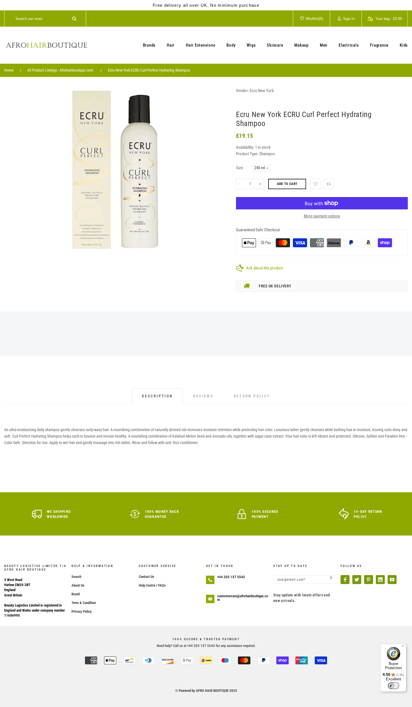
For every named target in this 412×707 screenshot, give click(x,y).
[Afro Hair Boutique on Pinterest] (368, 579)
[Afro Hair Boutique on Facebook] (345, 579)
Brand (75, 594)
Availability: (245, 147)
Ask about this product (264, 268)
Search (76, 577)
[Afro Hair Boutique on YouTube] (392, 579)
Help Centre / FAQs (152, 585)
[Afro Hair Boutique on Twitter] (356, 579)
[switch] (393, 685)
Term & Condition (83, 603)
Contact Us (146, 577)
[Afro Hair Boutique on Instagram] (380, 579)
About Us (77, 585)
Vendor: (242, 90)
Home (9, 70)
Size (239, 167)
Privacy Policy (81, 611)
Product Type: (247, 153)
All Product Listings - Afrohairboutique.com (60, 70)
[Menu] (403, 647)
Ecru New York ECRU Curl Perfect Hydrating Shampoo (149, 70)
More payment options (322, 216)
